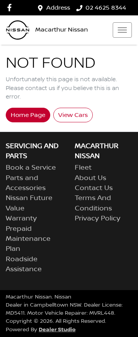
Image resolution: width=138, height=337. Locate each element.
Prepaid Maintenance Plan (28, 239)
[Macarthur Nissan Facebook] (11, 7)
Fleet (83, 167)
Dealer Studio (57, 329)
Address (58, 7)
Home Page (28, 115)
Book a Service (31, 167)
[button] (122, 30)
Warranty (21, 218)
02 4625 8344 (105, 7)
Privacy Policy (97, 218)
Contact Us (94, 188)
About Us (90, 178)
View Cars (73, 115)
